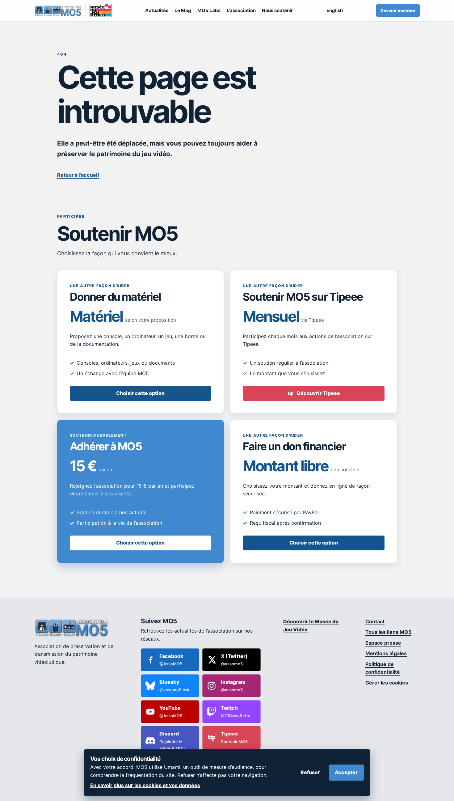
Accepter (346, 772)
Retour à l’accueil (78, 175)
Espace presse (383, 643)
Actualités (156, 10)
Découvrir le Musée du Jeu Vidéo (310, 625)
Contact (375, 621)
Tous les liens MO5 (388, 632)
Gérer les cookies (386, 683)
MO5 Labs (209, 10)
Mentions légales (386, 653)
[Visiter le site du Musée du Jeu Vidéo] (99, 10)
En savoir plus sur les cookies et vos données (145, 785)
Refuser (310, 772)
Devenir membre (397, 10)
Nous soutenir (277, 10)
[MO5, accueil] (58, 10)
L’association (241, 10)
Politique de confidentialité (382, 668)
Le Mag (182, 10)
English (334, 10)
